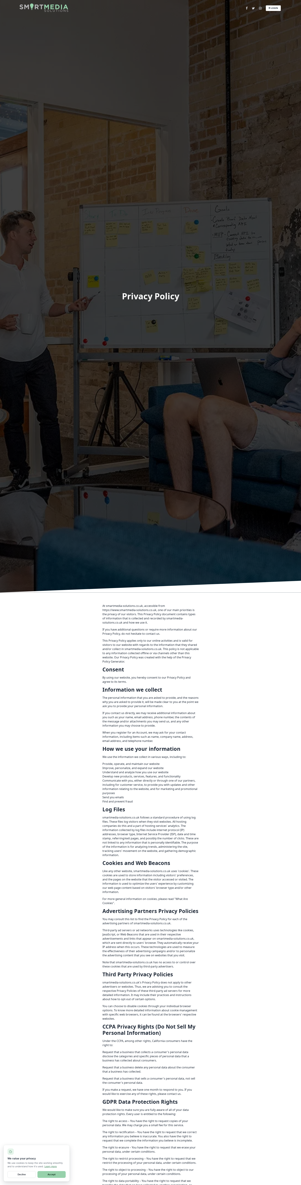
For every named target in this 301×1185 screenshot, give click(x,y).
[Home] (44, 7)
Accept (52, 1174)
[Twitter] (253, 8)
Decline (22, 1174)
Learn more (50, 1166)
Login (274, 8)
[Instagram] (260, 8)
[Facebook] (247, 8)
